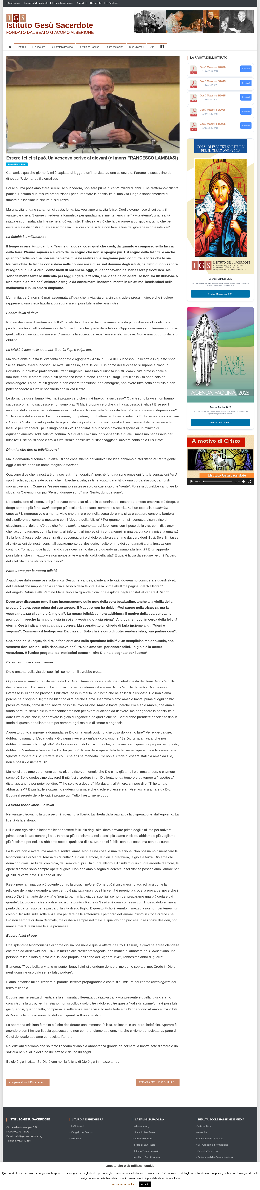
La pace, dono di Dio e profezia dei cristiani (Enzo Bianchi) (30, 1082)
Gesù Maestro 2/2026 (213, 67)
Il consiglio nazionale (62, 3)
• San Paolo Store (142, 1138)
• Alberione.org (141, 1126)
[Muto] (243, 481)
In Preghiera (112, 3)
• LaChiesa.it (77, 1126)
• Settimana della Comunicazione (214, 1157)
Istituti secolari (95, 3)
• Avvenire (201, 1132)
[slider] (217, 481)
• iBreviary (75, 1138)
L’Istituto (21, 46)
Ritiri (151, 46)
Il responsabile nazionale (36, 3)
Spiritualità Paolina (89, 46)
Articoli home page (17, 164)
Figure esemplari (114, 46)
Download (246, 69)
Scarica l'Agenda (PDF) (220, 422)
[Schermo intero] (249, 481)
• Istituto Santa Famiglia (146, 1151)
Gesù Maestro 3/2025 (213, 95)
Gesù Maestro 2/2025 (213, 109)
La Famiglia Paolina (62, 46)
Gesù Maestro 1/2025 (213, 123)
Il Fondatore (38, 46)
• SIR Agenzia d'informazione (212, 1144)
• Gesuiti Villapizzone (207, 1151)
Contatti (80, 3)
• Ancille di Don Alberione (146, 1157)
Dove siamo (14, 3)
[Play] (191, 481)
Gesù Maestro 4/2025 (213, 81)
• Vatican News (204, 1126)
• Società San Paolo (144, 1132)
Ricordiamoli (136, 46)
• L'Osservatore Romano (209, 1138)
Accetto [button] (145, 1184)
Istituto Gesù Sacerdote (49, 25)
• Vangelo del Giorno (81, 1132)
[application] (220, 460)
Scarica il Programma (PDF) (220, 294)
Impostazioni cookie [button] (123, 1184)
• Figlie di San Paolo (144, 1144)
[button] (220, 460)
